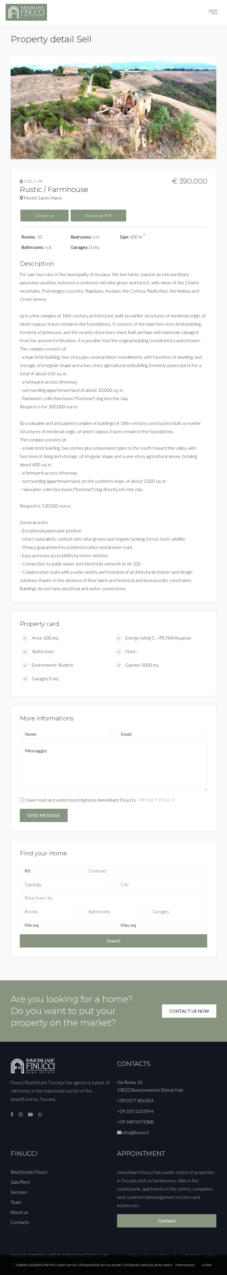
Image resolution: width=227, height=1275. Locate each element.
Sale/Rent (20, 1182)
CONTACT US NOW (189, 1010)
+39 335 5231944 (135, 1111)
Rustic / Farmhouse (54, 189)
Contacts (20, 1222)
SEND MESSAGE (43, 815)
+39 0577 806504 (135, 1100)
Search (113, 940)
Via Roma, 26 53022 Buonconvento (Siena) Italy (150, 1086)
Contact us (44, 215)
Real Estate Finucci (29, 1172)
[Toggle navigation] (213, 12)
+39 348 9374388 (135, 1121)
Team (16, 1202)
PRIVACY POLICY (156, 800)
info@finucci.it (135, 1132)
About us (19, 1212)
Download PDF (98, 215)
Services (19, 1192)
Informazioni (185, 1265)
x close (207, 1265)
